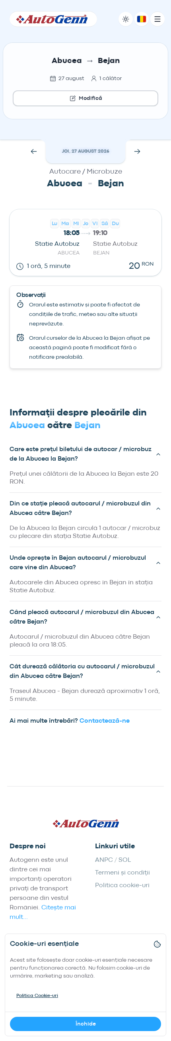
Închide (86, 1024)
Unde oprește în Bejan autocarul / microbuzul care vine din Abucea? (78, 562)
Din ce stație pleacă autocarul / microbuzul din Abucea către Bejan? (80, 508)
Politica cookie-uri (122, 885)
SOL (125, 860)
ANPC (104, 860)
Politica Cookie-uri (37, 996)
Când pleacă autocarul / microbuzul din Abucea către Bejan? (82, 617)
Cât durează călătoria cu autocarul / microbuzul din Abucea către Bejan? (82, 671)
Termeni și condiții (122, 873)
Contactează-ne (105, 721)
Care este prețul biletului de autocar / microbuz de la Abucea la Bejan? (81, 454)
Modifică (90, 98)
